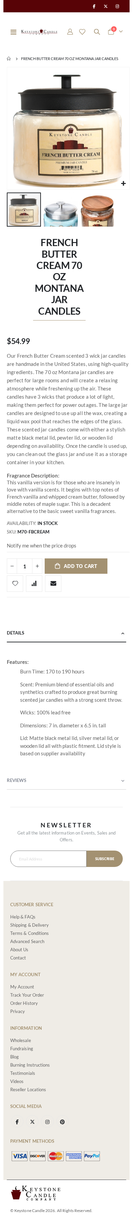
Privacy (17, 1011)
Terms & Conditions (29, 933)
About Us (19, 949)
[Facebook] (94, 6)
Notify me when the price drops (41, 545)
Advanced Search (27, 941)
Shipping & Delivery (29, 925)
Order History (24, 1003)
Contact (18, 957)
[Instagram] (117, 6)
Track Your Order (27, 995)
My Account (22, 986)
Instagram (47, 1121)
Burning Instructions (30, 1065)
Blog (14, 1056)
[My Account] (70, 31)
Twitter (32, 1121)
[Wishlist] (82, 31)
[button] (123, 183)
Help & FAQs (22, 917)
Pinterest (62, 1121)
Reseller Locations (28, 1089)
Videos (17, 1081)
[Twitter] (106, 6)
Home (9, 59)
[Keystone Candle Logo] (39, 31)
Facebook (17, 1121)
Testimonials (22, 1073)
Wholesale (20, 1040)
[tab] (66, 633)
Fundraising (21, 1048)
